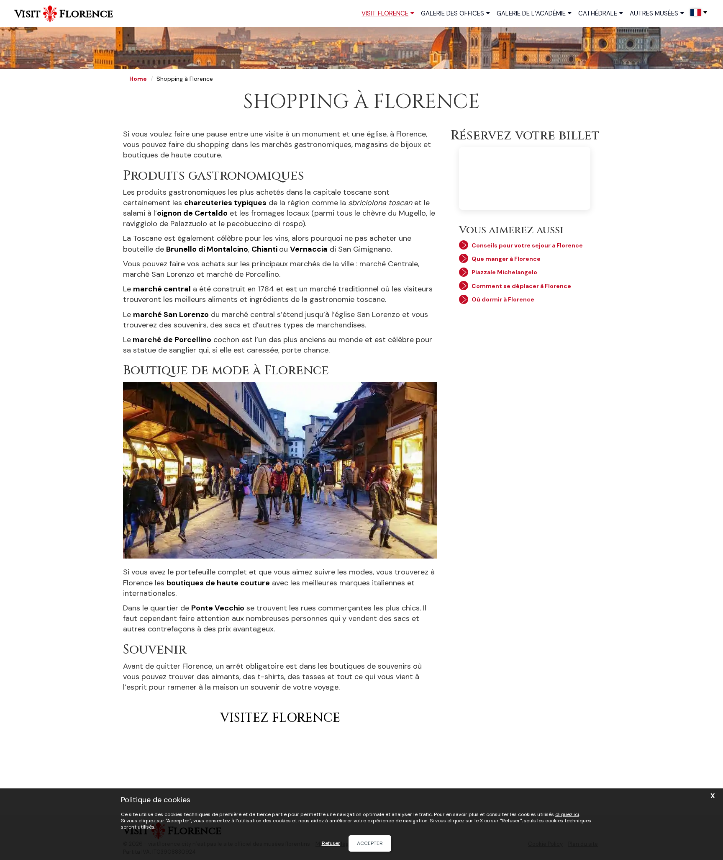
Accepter (370, 843)
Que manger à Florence (506, 259)
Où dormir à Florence (503, 299)
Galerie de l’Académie (531, 13)
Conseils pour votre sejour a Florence (527, 245)
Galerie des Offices (452, 13)
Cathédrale (597, 13)
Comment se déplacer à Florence (521, 286)
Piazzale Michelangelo (504, 272)
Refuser (331, 843)
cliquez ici (567, 814)
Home (138, 78)
